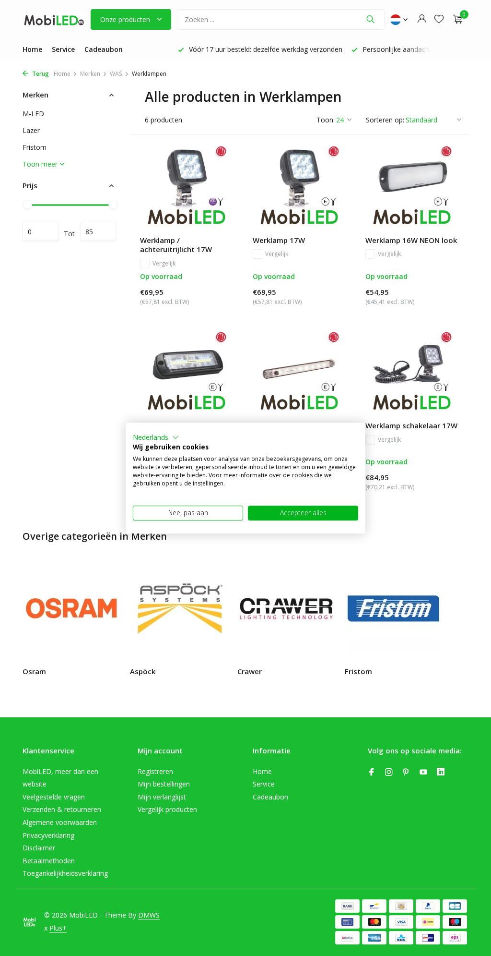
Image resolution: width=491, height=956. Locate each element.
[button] (156, 437)
